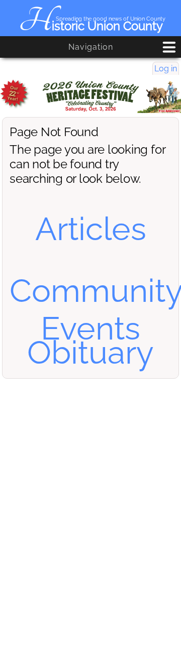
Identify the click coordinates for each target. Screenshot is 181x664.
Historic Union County (91, 26)
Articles (90, 229)
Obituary (90, 352)
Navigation (90, 47)
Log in (165, 68)
